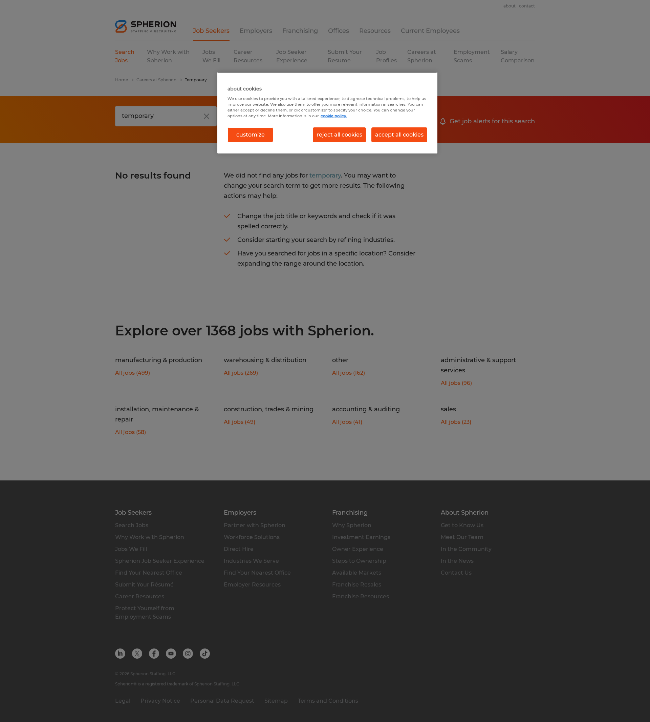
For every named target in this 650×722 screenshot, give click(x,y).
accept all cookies (399, 134)
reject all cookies (339, 134)
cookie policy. (334, 116)
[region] (327, 112)
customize (250, 134)
